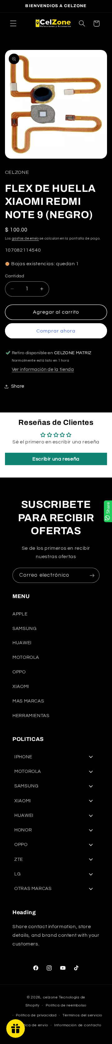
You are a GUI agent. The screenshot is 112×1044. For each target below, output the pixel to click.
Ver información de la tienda (43, 369)
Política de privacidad (36, 1015)
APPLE (19, 614)
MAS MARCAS (28, 701)
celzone (50, 997)
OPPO (19, 672)
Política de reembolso (66, 1005)
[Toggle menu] (91, 757)
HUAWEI (22, 643)
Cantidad (14, 276)
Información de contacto (77, 1025)
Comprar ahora (56, 330)
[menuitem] (56, 757)
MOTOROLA (25, 657)
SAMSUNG (24, 628)
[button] (13, 23)
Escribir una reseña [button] (56, 458)
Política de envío (32, 1025)
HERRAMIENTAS (30, 715)
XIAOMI (20, 686)
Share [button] (17, 386)
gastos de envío (25, 238)
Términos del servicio (82, 1015)
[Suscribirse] (92, 575)
